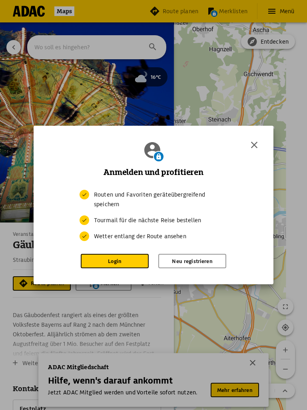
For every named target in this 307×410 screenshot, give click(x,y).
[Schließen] (254, 145)
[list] (153, 215)
